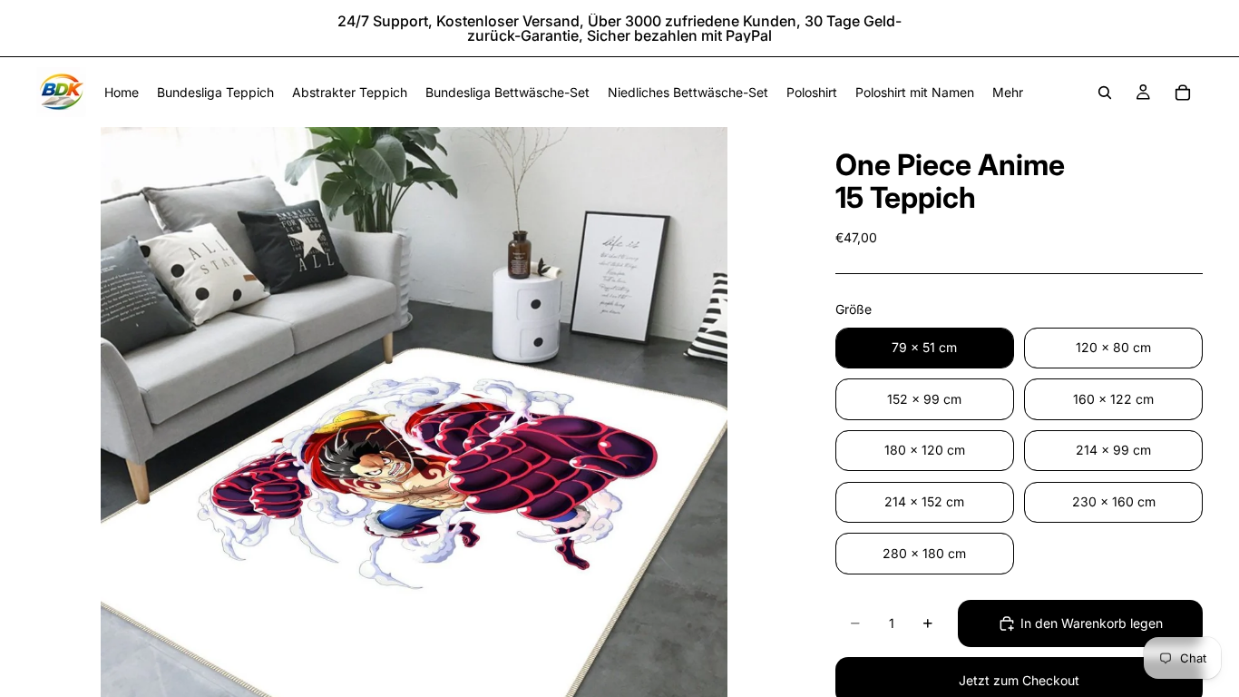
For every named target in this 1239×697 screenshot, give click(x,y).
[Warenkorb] (1183, 93)
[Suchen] (1105, 93)
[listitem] (1007, 92)
